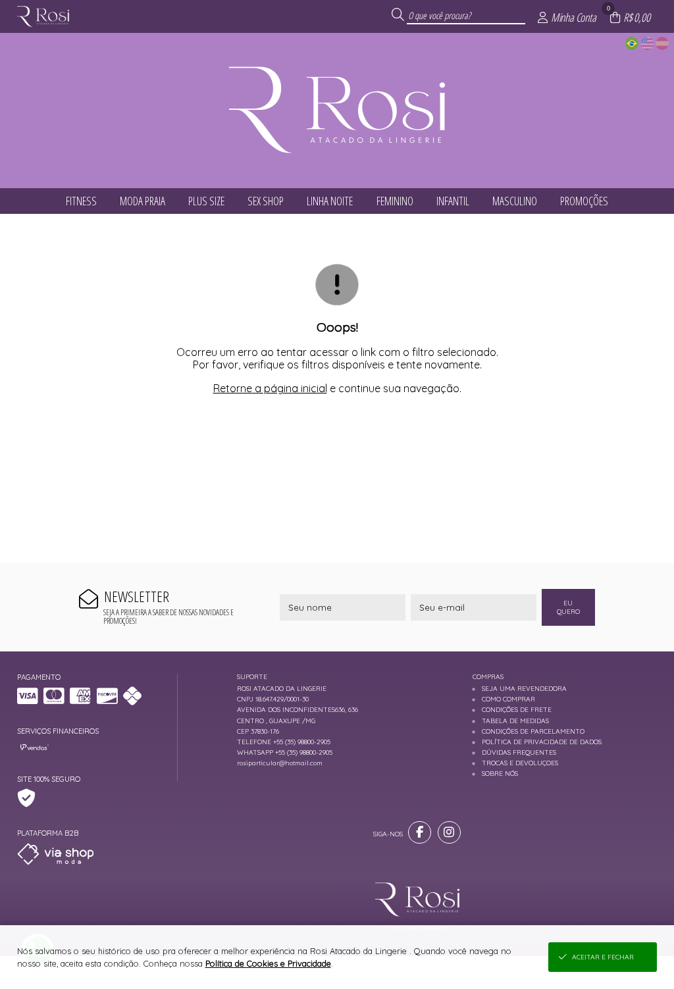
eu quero (568, 607)
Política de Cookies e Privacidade (268, 963)
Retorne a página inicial (270, 388)
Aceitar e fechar (603, 957)
